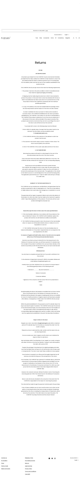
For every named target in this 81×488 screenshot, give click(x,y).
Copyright (27, 474)
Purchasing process (30, 460)
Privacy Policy (28, 468)
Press (2, 463)
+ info (46, 30)
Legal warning (28, 466)
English (66, 34)
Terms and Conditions (30, 471)
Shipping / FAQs (29, 458)
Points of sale (4, 466)
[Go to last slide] (2, 30)
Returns (27, 463)
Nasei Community (5, 468)
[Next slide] (79, 30)
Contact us (4, 458)
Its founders (4, 460)
